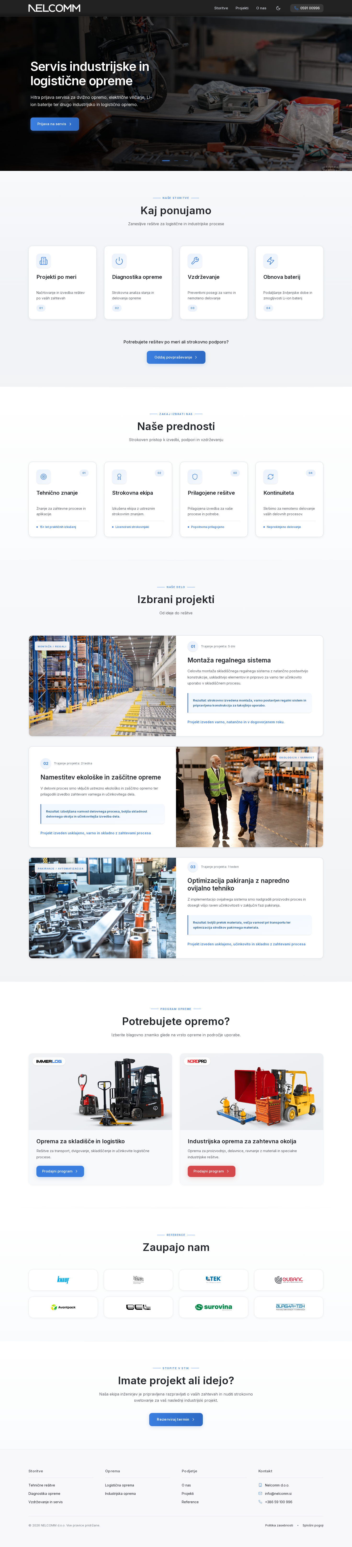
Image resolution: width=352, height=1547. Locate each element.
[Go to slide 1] (166, 160)
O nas (261, 8)
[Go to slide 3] (186, 160)
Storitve (221, 8)
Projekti (242, 8)
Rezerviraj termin (173, 1419)
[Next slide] (342, 93)
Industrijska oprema (120, 1493)
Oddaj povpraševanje (173, 357)
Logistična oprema (119, 1485)
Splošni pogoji (313, 1525)
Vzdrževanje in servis (45, 1502)
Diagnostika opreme (44, 1493)
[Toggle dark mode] (278, 8)
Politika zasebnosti (279, 1525)
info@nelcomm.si (278, 1493)
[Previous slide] (9, 93)
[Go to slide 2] (176, 160)
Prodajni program (57, 1171)
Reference (190, 1502)
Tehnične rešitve (41, 1485)
